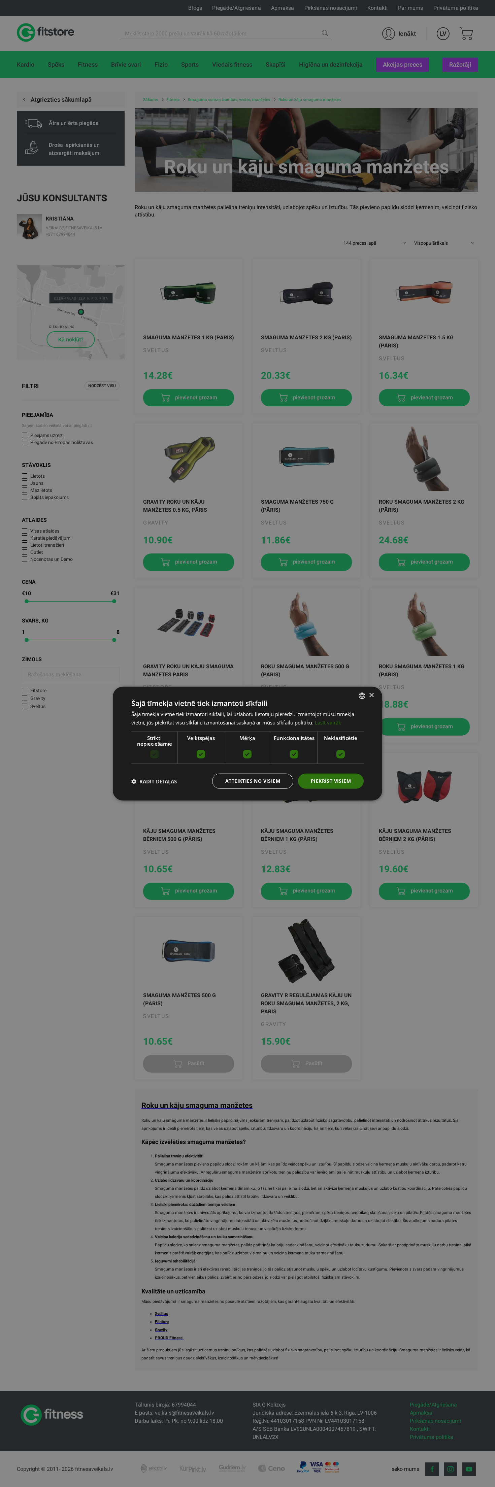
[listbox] (362, 695)
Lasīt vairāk (328, 722)
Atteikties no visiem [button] (252, 781)
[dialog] (247, 743)
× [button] (371, 695)
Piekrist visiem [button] (331, 781)
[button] (154, 781)
